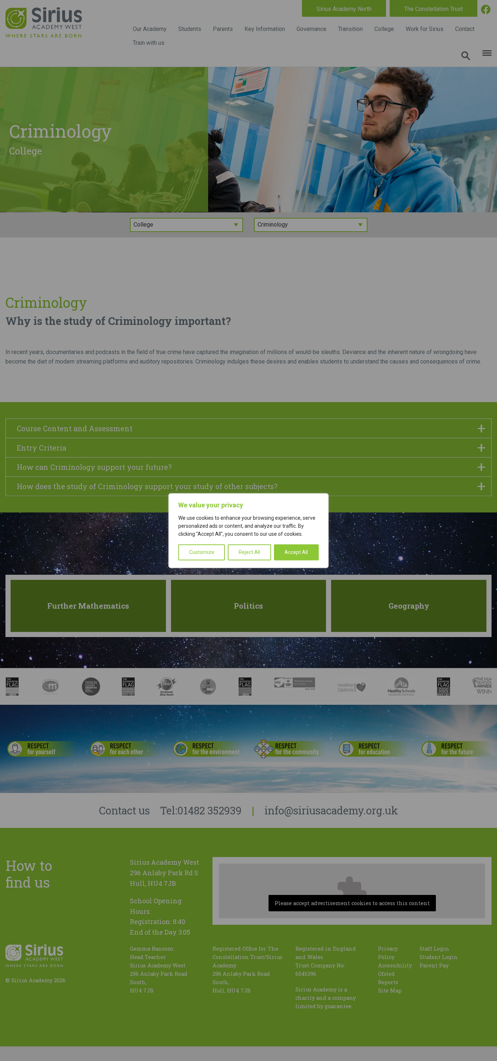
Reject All (249, 552)
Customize (201, 552)
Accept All (296, 552)
